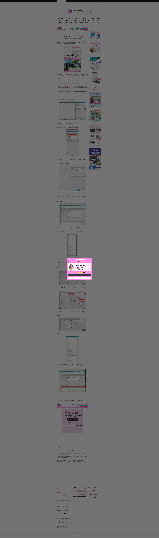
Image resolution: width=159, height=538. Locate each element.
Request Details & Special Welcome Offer (79, 275)
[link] (79, 267)
